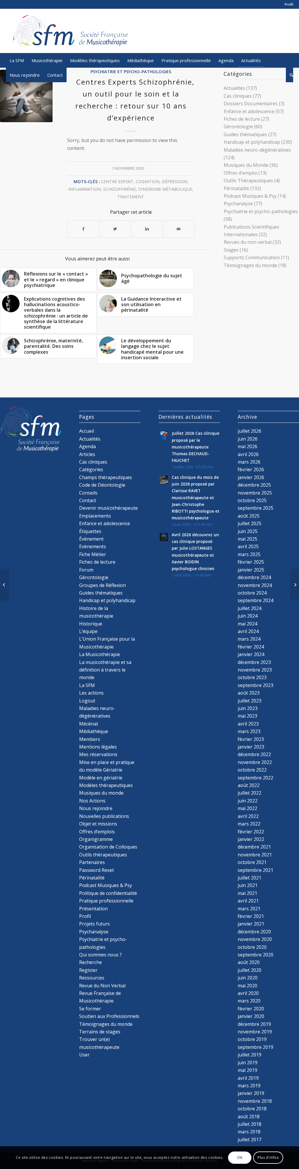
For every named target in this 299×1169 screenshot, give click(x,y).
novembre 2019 (255, 1031)
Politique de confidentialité (108, 893)
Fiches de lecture (242, 119)
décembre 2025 (254, 485)
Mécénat (88, 724)
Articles (87, 454)
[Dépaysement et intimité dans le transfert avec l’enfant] (294, 585)
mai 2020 (247, 985)
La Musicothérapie (99, 654)
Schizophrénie (119, 189)
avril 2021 (248, 901)
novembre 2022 (255, 762)
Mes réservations (98, 754)
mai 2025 (247, 539)
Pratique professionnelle (106, 901)
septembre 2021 (255, 870)
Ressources (91, 978)
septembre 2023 (255, 685)
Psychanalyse (238, 203)
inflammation (84, 189)
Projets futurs (94, 924)
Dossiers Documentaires (251, 103)
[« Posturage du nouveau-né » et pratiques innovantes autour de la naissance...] (4, 585)
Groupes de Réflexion (102, 585)
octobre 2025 (252, 500)
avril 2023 (248, 724)
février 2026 (251, 469)
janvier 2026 (251, 477)
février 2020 (251, 1008)
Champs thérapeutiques (105, 477)
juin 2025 (248, 531)
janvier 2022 (251, 839)
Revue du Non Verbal (102, 985)
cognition (147, 181)
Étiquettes (90, 531)
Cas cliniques (238, 96)
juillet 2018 (249, 1124)
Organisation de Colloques (108, 847)
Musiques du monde (101, 793)
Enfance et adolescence (249, 111)
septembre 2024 (255, 600)
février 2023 (251, 739)
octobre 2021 (252, 862)
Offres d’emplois (97, 831)
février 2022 (251, 831)
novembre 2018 (255, 1101)
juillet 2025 (249, 523)
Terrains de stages (99, 1031)
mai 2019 (247, 1070)
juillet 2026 (249, 431)
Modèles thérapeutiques (106, 785)
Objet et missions (98, 824)
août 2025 (249, 516)
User (84, 1054)
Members (89, 739)
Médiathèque (93, 731)
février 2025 (251, 562)
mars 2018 (249, 1131)
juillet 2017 (249, 1139)
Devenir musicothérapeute (108, 508)
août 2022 (249, 785)
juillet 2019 (249, 1054)
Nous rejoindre (95, 808)
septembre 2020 (255, 954)
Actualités (234, 88)
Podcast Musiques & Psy (250, 196)
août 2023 (249, 693)
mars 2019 (249, 1085)
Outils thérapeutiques (103, 854)
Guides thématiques (245, 134)
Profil (289, 4)
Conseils (88, 493)
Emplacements (95, 516)
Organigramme (96, 839)
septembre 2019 (255, 1047)
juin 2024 (248, 616)
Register (88, 970)
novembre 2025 (255, 493)
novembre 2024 (255, 585)
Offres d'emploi (240, 173)
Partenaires (92, 862)
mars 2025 (249, 554)
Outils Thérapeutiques (248, 180)
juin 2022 (248, 801)
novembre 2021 (255, 854)
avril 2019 (248, 1078)
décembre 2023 (254, 662)
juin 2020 (248, 978)
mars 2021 (249, 908)
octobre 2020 (252, 947)
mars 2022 (249, 824)
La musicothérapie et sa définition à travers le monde (105, 670)
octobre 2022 (252, 770)
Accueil (86, 431)
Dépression (174, 181)
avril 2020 (248, 993)
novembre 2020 (255, 939)
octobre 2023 (252, 677)
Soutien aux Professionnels (109, 1016)
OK (239, 1157)
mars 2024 (249, 639)
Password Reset (96, 870)
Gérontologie (238, 126)
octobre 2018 (252, 1108)
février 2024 (251, 647)
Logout (87, 700)
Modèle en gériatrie (100, 777)
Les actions (91, 693)
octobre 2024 (252, 593)
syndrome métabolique (165, 189)
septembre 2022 (255, 777)
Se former (90, 1008)
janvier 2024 (251, 654)
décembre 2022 (254, 754)
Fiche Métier (92, 554)
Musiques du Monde (246, 165)
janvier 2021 (251, 924)
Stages (231, 250)
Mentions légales (98, 747)
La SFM (87, 685)
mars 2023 (249, 731)
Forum (86, 570)
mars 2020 (249, 1001)
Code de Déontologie (102, 485)
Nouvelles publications (104, 816)
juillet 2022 (249, 793)
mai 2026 (247, 446)
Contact (87, 500)
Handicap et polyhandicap (252, 142)
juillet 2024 (249, 608)
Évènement (91, 539)
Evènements (92, 546)
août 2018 (249, 1116)
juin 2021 (248, 885)
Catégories (91, 469)
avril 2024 (248, 631)
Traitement (130, 196)
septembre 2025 (255, 508)
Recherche (90, 962)
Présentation (93, 908)
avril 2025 (248, 546)
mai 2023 (247, 716)
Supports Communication (252, 257)
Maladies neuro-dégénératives (257, 150)
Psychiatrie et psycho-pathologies (131, 71)
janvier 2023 (251, 747)
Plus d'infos (268, 1157)
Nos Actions (92, 801)
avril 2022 (248, 816)
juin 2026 (248, 439)
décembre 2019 (254, 1024)
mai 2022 (247, 808)
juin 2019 (248, 1062)
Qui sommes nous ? (100, 954)
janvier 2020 (251, 1016)
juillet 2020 (249, 970)
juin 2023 (248, 708)
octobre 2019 (252, 1039)
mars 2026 (249, 462)
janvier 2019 (251, 1093)
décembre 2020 (254, 931)
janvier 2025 (251, 570)
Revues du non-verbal (248, 242)
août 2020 (249, 962)
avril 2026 (248, 454)
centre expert (117, 181)
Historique (90, 624)
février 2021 (251, 916)
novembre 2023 (255, 670)
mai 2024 (247, 624)
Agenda (87, 446)
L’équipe (88, 631)
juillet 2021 (249, 877)
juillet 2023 (249, 700)
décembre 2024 (254, 577)
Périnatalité (236, 188)
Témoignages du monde (250, 265)
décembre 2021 (254, 847)
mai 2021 (247, 893)
